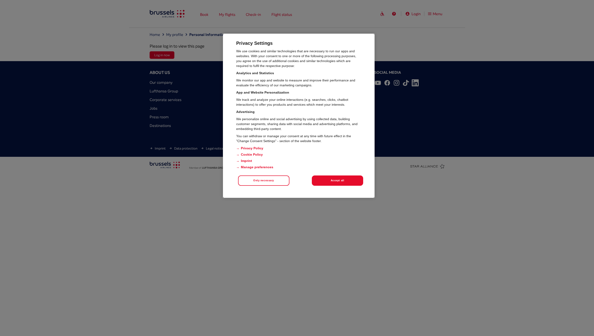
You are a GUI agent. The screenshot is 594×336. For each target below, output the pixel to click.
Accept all (337, 180)
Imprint (246, 161)
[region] (299, 116)
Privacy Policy (252, 148)
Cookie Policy (252, 154)
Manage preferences (257, 167)
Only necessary (263, 180)
